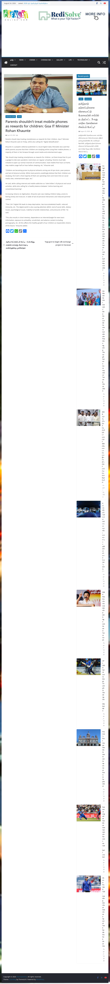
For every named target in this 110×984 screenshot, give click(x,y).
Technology (82, 60)
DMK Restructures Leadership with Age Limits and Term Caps (103, 616)
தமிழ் (11, 60)
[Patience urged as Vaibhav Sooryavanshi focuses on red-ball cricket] (89, 839)
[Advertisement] (55, 41)
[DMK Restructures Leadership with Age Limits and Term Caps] (89, 623)
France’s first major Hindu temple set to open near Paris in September (103, 759)
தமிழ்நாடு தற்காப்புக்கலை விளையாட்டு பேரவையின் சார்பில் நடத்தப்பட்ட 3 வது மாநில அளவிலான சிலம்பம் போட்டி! (89, 115)
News (21, 60)
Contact (13, 65)
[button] (14, 59)
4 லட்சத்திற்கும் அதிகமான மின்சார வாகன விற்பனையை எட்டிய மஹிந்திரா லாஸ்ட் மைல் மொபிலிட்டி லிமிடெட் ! (103, 537)
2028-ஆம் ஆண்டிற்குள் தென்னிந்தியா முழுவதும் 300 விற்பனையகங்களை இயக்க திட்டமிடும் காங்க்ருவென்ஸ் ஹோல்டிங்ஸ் (103, 447)
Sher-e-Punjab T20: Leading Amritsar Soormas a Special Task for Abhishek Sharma (103, 912)
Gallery (60, 60)
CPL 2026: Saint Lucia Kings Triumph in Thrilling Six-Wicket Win (103, 686)
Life (70, 60)
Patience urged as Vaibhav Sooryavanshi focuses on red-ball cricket (103, 832)
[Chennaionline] (5, 62)
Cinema (32, 60)
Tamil (80, 99)
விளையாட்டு (88, 99)
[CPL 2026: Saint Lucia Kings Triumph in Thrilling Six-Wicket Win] (89, 693)
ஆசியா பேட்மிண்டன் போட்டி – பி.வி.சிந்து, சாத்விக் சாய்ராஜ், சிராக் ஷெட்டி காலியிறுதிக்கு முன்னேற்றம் (20, 245)
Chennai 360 (46, 60)
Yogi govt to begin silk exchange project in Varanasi (58, 243)
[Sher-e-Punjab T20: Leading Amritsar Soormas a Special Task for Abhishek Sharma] (89, 919)
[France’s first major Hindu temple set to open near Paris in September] (89, 766)
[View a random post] (104, 62)
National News (10, 116)
